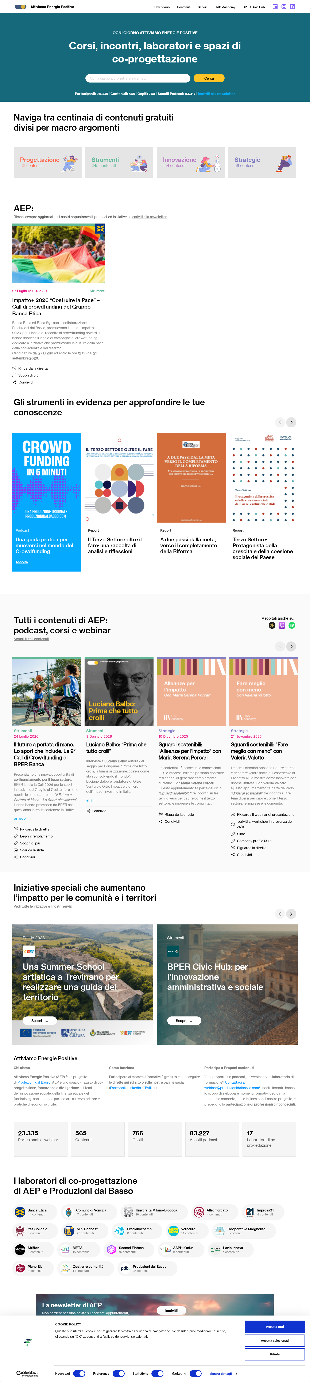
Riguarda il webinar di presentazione (265, 814)
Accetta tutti (275, 1326)
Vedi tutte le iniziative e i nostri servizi (43, 906)
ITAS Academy (224, 7)
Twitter (150, 1088)
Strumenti (97, 291)
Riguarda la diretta (33, 368)
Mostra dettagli (220, 1373)
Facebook (118, 1088)
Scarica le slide (32, 850)
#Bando (20, 819)
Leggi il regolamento (36, 836)
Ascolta (22, 562)
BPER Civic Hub (254, 7)
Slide (241, 834)
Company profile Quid (254, 841)
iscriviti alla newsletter (149, 217)
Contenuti (183, 7)
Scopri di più (28, 375)
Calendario (162, 7)
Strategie (167, 730)
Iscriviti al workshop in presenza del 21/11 (264, 824)
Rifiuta (275, 1354)
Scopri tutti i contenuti (31, 639)
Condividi (26, 382)
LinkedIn (134, 1088)
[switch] (119, 1373)
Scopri (37, 1021)
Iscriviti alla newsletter (216, 94)
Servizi (202, 7)
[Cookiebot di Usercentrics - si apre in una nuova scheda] (27, 1374)
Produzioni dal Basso (34, 1082)
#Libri (91, 801)
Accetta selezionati (275, 1340)
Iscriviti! (171, 1311)
